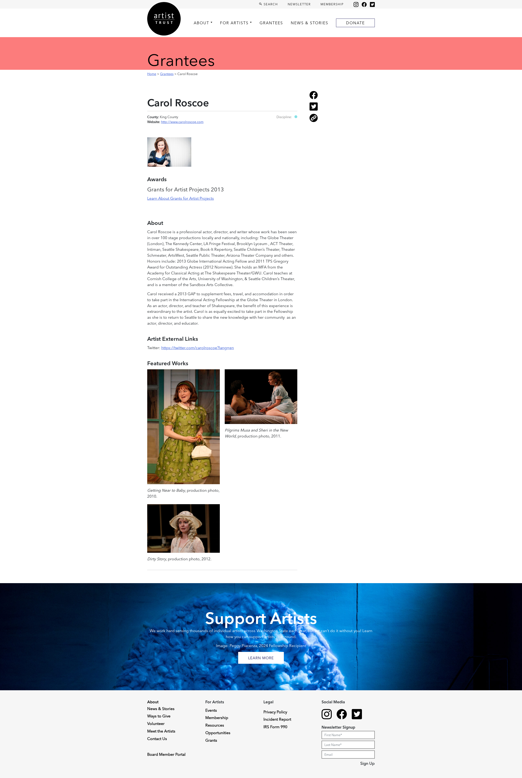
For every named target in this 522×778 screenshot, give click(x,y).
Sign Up (367, 763)
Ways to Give (158, 716)
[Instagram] (356, 4)
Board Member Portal (166, 754)
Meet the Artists (161, 731)
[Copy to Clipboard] (314, 121)
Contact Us (157, 738)
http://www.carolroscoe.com (182, 122)
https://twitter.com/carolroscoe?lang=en (197, 347)
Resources (214, 725)
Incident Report (277, 719)
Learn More (261, 658)
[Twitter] (372, 4)
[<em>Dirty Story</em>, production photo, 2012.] (183, 528)
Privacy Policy (275, 711)
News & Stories (309, 22)
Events (211, 710)
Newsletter (299, 4)
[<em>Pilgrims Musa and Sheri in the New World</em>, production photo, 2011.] (261, 396)
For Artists (234, 22)
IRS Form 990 (275, 726)
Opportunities (217, 732)
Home (151, 74)
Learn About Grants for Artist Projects (180, 198)
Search (270, 4)
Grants (211, 740)
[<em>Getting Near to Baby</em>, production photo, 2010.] (183, 426)
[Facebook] (364, 4)
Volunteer (156, 723)
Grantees (271, 22)
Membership (332, 4)
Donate (355, 22)
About (201, 22)
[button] (295, 116)
